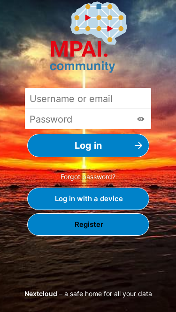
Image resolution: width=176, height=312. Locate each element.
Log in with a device (88, 198)
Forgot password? (88, 177)
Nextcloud (40, 293)
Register (88, 224)
